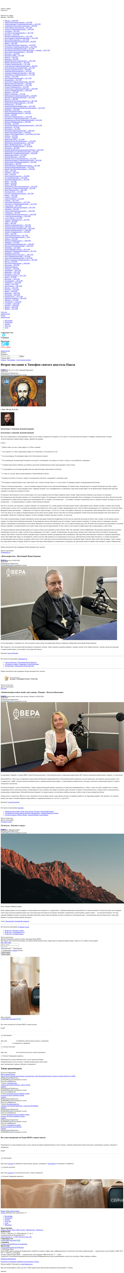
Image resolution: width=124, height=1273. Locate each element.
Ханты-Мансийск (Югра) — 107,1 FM (17, 249)
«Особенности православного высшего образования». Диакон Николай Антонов (31, 813)
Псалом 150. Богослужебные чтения (13, 1116)
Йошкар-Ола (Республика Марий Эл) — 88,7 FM (21, 101)
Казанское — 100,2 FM (12, 293)
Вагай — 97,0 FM (10, 277)
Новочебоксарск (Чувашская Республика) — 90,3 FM (22, 165)
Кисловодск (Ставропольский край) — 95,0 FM (20, 118)
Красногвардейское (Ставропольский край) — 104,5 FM (23, 125)
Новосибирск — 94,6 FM (13, 164)
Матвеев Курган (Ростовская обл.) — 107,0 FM (20, 141)
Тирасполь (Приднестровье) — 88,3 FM (18, 227)
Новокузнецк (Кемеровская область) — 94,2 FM (20, 162)
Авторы (7, 324)
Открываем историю (14, 1125)
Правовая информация (8, 1259)
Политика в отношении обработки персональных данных (20, 1261)
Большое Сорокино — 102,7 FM (15, 275)
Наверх (3, 1211)
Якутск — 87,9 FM (11, 261)
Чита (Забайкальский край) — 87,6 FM (17, 256)
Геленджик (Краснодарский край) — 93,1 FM (20, 68)
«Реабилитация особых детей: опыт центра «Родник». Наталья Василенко (29, 811)
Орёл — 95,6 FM (10, 174)
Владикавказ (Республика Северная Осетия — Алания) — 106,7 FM (27, 50)
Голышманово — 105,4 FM (13, 281)
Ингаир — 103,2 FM (11, 288)
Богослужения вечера (8, 1074)
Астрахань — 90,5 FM (12, 31)
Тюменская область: (11, 267)
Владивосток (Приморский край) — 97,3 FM (19, 48)
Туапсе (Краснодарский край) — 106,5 (17, 237)
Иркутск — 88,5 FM (11, 99)
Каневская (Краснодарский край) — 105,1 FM (20, 106)
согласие (11, 1052)
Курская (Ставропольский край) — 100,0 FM (19, 130)
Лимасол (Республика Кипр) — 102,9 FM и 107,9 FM (22, 134)
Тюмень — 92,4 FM (11, 239)
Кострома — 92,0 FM (12, 123)
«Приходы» (39, 1230)
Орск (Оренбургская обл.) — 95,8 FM (17, 176)
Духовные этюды (6, 822)
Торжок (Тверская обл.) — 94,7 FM (16, 235)
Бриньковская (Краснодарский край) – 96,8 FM (20, 41)
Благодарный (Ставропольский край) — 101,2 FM (21, 38)
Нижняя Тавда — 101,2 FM (14, 296)
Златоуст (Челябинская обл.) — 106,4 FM (18, 90)
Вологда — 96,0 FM (11, 57)
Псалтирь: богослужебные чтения (18, 1093)
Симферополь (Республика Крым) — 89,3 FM (20, 207)
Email (3, 1028)
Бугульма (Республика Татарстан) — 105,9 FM (20, 45)
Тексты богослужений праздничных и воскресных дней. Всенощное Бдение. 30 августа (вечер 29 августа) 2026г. (38, 1076)
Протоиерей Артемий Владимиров (17, 921)
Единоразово (17, 948)
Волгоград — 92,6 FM (12, 54)
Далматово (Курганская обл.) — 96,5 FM (18, 71)
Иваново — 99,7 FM (11, 92)
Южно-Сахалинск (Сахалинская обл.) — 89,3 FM (21, 260)
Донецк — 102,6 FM (11, 76)
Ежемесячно (7, 948)
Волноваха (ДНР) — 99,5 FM (14, 55)
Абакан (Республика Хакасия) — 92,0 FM (18, 22)
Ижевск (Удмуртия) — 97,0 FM (15, 94)
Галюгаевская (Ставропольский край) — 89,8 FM (21, 66)
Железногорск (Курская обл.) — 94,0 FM (18, 83)
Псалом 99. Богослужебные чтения (12, 1095)
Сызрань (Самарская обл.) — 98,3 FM (17, 220)
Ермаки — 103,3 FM (11, 284)
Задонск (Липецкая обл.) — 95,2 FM (17, 87)
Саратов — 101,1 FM (12, 200)
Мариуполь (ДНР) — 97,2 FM (14, 139)
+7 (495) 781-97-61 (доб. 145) (22, 1237)
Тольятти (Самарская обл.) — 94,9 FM (17, 232)
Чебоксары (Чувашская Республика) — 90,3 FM (20, 251)
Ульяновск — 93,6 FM (12, 242)
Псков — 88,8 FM (10, 185)
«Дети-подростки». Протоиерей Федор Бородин (21, 662)
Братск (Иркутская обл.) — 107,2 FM (17, 40)
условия (14, 950)
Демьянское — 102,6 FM (13, 282)
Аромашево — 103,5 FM (13, 270)
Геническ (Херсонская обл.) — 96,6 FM (18, 69)
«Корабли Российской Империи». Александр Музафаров (19, 1106)
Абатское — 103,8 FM (12, 268)
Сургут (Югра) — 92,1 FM (13, 218)
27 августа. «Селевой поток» (14, 934)
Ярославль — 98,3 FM (12, 265)
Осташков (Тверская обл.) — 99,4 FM (17, 179)
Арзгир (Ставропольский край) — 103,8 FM (19, 29)
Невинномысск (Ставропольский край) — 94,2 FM (21, 151)
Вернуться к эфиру (7, 15)
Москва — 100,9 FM (11, 20)
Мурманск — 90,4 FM (12, 148)
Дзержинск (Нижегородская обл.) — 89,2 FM (19, 73)
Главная (3, 360)
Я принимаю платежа (13, 950)
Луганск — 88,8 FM (11, 137)
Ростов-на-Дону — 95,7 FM (14, 192)
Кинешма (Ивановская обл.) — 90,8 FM (18, 113)
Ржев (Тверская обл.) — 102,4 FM (16, 190)
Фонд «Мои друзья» (18, 1230)
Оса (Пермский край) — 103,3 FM (16, 178)
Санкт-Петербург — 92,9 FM (14, 199)
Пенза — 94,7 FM (10, 181)
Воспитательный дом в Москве (11, 1127)
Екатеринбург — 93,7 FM (13, 80)
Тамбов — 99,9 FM (11, 221)
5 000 (9, 942)
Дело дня (4, 312)
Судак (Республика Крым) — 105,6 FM (17, 216)
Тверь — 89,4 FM (10, 223)
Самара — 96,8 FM (11, 197)
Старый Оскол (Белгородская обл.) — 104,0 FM (20, 214)
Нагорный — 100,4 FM (12, 295)
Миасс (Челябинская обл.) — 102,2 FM (17, 144)
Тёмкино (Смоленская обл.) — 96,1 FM (18, 225)
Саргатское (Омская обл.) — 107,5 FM (17, 202)
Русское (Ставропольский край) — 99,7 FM (19, 193)
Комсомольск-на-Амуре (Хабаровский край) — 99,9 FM (23, 120)
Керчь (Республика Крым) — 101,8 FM (17, 111)
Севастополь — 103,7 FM (13, 206)
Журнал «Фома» (6, 1230)
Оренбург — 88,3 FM (12, 172)
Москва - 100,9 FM (7, 17)
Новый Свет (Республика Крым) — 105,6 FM (20, 169)
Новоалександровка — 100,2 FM (15, 298)
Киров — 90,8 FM (11, 115)
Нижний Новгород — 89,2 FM (15, 157)
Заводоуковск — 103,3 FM (13, 286)
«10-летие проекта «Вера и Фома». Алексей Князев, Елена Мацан (26, 815)
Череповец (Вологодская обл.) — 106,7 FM (19, 254)
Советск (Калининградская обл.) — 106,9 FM (20, 211)
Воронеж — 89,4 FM (11, 59)
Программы (8, 320)
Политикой (7, 1043)
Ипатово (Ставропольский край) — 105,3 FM (20, 97)
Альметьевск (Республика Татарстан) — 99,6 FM (21, 26)
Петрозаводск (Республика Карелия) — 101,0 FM (21, 186)
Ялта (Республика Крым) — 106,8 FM (17, 263)
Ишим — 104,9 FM (11, 291)
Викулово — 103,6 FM (12, 279)
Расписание (8, 322)
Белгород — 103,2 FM (12, 34)
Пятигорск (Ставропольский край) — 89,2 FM (20, 188)
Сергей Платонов (13, 802)
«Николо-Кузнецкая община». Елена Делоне (15, 1085)
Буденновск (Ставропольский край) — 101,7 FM (21, 47)
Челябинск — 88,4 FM (12, 253)
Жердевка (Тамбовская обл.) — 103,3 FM (18, 85)
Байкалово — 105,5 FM (12, 272)
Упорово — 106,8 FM (12, 305)
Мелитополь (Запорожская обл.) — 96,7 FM (19, 143)
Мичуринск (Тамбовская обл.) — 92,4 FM (18, 146)
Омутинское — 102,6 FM (13, 302)
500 (2, 942)
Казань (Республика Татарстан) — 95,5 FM (19, 103)
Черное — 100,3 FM (11, 307)
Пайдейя (3, 688)
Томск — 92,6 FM (10, 233)
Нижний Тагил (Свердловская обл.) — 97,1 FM (20, 158)
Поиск (21, 356)
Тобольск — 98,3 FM (11, 300)
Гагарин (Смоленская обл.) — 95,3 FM (17, 64)
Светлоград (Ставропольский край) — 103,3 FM (21, 204)
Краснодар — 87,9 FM (12, 127)
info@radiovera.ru (6, 1237)
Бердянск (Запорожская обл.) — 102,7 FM (18, 36)
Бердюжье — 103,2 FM (12, 274)
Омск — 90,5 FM (10, 171)
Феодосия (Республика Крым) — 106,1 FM (19, 246)
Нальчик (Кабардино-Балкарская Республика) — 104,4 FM (24, 150)
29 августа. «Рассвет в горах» (14, 930)
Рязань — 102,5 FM (11, 195)
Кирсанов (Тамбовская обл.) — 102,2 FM (18, 116)
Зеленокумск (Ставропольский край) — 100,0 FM (21, 89)
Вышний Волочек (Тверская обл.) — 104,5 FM (20, 61)
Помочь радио (6, 952)
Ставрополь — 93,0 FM (12, 213)
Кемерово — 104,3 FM (12, 110)
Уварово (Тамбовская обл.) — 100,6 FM (18, 240)
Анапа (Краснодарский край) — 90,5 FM (18, 27)
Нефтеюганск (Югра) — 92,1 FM (15, 155)
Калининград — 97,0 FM (13, 104)
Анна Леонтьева (12, 653)
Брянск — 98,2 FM (11, 43)
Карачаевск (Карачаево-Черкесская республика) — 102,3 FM (25, 108)
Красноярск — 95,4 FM (12, 129)
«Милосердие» (30, 1230)
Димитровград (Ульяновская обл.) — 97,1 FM (20, 75)
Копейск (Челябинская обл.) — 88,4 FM (18, 122)
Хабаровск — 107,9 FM (12, 247)
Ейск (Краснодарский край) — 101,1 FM (18, 78)
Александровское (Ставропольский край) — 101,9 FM (22, 24)
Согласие (11, 1041)
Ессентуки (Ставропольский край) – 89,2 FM (19, 82)
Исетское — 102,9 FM (12, 289)
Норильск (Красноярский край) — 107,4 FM (19, 167)
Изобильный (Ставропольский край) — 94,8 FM (21, 96)
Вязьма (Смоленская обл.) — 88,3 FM (17, 62)
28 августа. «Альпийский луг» (15, 932)
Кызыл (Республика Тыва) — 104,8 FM (18, 132)
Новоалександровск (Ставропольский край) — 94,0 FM (23, 160)
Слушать (4, 1083)
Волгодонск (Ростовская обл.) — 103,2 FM (19, 52)
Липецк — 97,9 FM (11, 136)
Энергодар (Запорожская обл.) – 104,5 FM (18, 258)
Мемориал (8, 1225)
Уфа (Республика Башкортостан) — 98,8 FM (19, 244)
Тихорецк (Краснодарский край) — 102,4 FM (20, 228)
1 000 (5, 942)
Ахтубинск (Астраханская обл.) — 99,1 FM (19, 33)
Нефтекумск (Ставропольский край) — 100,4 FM (21, 153)
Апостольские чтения (23, 360)
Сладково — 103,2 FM (12, 303)
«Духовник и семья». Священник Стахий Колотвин (22, 664)
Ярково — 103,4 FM (11, 309)
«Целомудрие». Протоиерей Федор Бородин (19, 666)
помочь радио (5, 314)
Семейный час (5, 552)
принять (3, 1271)
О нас (6, 327)
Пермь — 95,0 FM (11, 183)
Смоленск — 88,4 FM (12, 209)
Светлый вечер (12, 1083)
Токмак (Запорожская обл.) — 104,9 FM (18, 230)
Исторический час (13, 1104)
